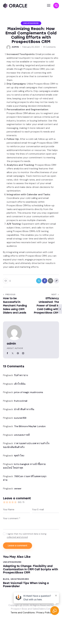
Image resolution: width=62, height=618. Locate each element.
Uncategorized (31, 23)
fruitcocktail (20, 400)
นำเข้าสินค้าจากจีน (24, 409)
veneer (18, 488)
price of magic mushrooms (28, 392)
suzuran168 (20, 417)
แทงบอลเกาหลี (22, 434)
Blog (6, 579)
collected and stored (17, 537)
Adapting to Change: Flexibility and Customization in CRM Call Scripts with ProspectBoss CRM (30, 569)
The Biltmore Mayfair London (30, 426)
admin (11, 343)
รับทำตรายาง (21, 375)
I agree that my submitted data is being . (26, 535)
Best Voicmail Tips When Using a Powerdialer (26, 585)
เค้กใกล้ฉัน (19, 383)
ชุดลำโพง (19, 455)
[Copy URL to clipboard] (56, 280)
